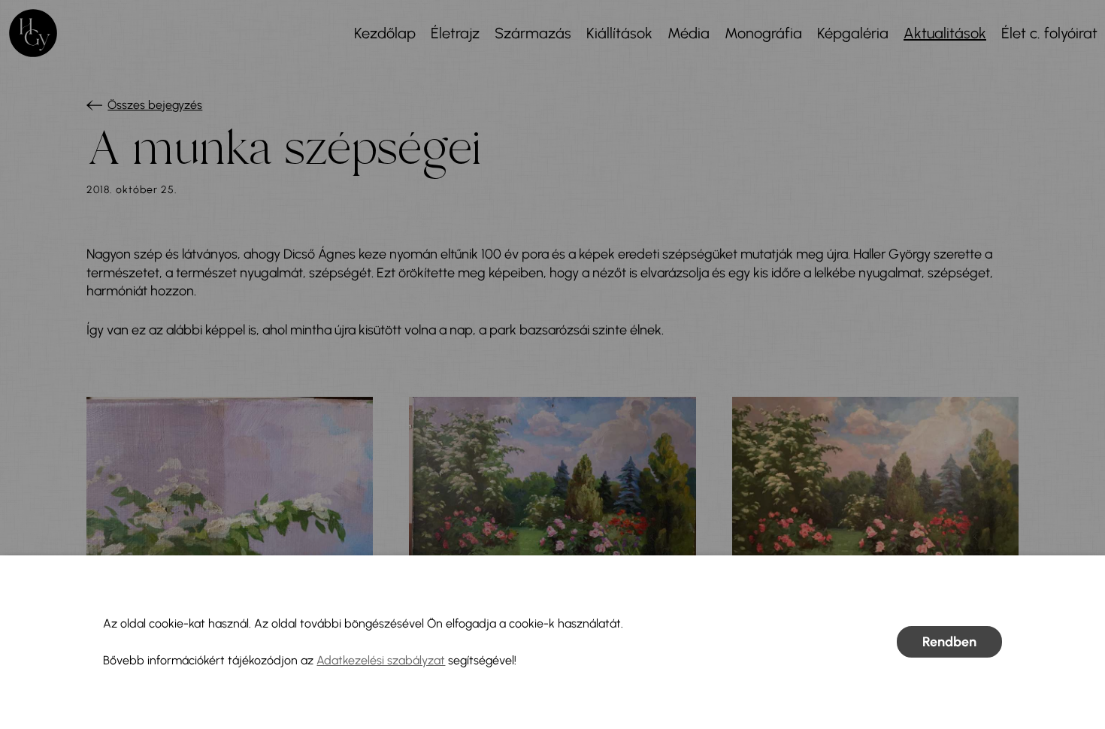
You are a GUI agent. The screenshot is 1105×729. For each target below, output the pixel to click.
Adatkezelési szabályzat (380, 660)
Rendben (949, 642)
